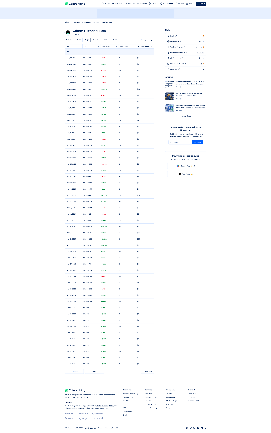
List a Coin (149, 401)
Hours (79, 40)
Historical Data (106, 22)
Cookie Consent (90, 428)
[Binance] (83, 413)
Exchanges (86, 22)
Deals (125, 415)
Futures (77, 22)
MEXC (98, 406)
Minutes (69, 40)
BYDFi (111, 406)
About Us (84, 397)
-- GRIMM (200, 52)
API (124, 408)
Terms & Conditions (113, 428)
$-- (200, 41)
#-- (201, 36)
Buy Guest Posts (151, 397)
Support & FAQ (193, 401)
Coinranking (77, 3)
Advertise (148, 394)
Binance (105, 406)
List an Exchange (151, 408)
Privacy (100, 428)
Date (67, 46)
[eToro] (83, 418)
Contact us (192, 394)
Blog (168, 408)
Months (106, 40)
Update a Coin (150, 404)
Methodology (171, 401)
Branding (170, 404)
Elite (125, 404)
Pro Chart (126, 401)
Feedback (192, 397)
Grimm (67, 22)
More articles (186, 116)
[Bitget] (97, 413)
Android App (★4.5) (130, 394)
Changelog (170, 397)
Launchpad (127, 411)
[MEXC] (69, 413)
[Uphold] (97, 418)
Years (115, 40)
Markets (96, 22)
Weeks (95, 40)
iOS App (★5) (128, 397)
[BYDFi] (69, 418)
